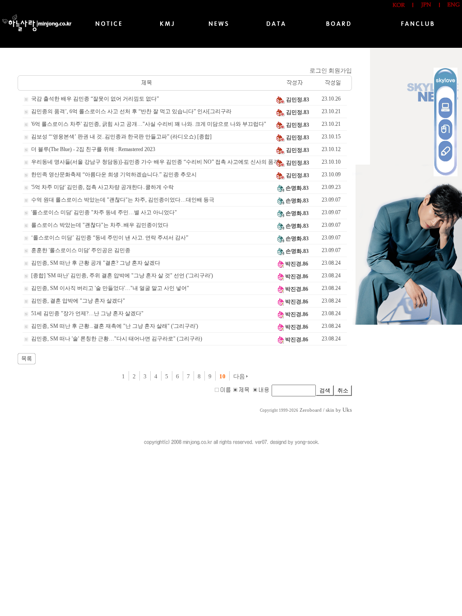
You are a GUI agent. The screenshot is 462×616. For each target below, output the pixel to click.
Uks (347, 409)
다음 (239, 376)
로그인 (318, 70)
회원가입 (340, 70)
